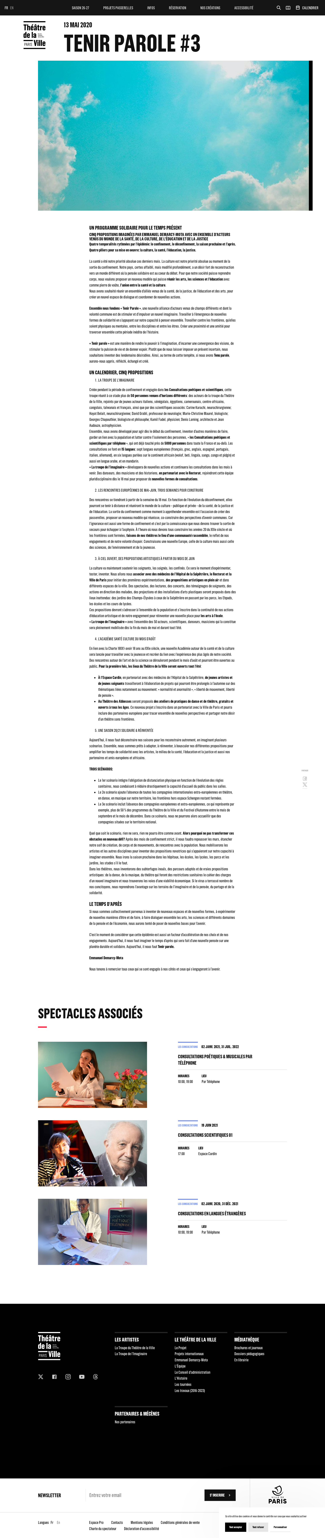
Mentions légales (142, 1522)
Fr (6, 8)
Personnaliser (280, 1527)
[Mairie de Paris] (278, 1502)
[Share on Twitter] (305, 786)
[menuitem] (80, 7)
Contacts (117, 1522)
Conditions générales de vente (180, 1522)
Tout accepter (235, 1527)
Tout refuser (258, 1527)
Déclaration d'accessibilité (141, 1528)
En (11, 8)
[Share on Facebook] (305, 779)
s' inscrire (217, 1495)
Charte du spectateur (102, 1528)
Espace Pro (96, 1522)
